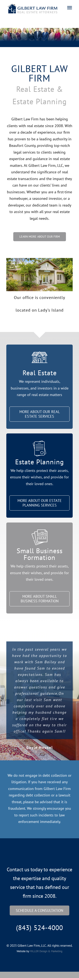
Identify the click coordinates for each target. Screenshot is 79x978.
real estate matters (47, 394)
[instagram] (44, 857)
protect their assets (52, 470)
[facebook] (35, 857)
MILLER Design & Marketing (46, 951)
